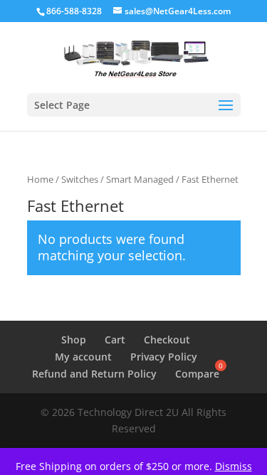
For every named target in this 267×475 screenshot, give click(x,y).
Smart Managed (140, 179)
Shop (73, 339)
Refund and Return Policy (94, 373)
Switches (79, 179)
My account (83, 356)
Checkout (167, 339)
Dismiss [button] (233, 466)
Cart (115, 339)
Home (40, 179)
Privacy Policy (163, 356)
